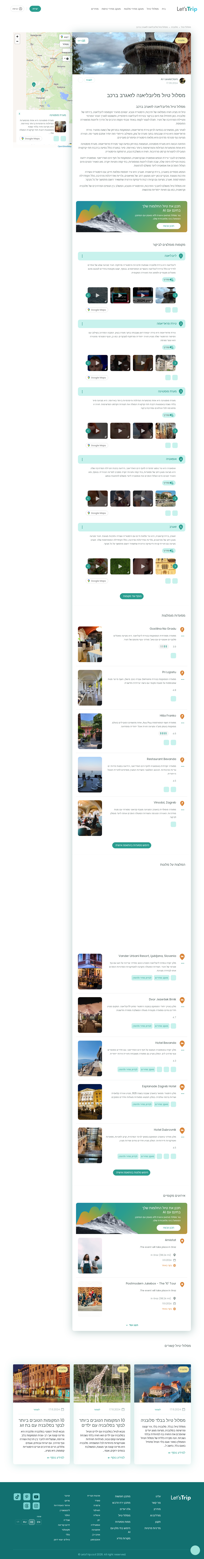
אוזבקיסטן (95, 1539)
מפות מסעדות (122, 1522)
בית (164, 9)
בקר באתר (167, 1265)
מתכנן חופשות (122, 1496)
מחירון (157, 1509)
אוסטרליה (95, 1525)
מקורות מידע (123, 1538)
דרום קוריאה (64, 1525)
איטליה (96, 1515)
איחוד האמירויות (62, 1505)
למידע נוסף (178, 1453)
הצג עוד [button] (133, 1325)
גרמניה (97, 1505)
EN (38, 1522)
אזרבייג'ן (96, 1534)
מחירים (94, 9)
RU (24, 1522)
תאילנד (96, 1510)
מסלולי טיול (153, 9)
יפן (98, 1520)
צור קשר (156, 1503)
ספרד (97, 1500)
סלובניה (174, 27)
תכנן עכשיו (168, 226)
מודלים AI (155, 1515)
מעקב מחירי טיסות (111, 9)
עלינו (158, 1496)
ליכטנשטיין (65, 1510)
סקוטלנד (66, 1529)
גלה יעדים (125, 1509)
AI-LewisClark (169, 79)
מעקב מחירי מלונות (134, 9)
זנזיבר (67, 1495)
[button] (34, 84)
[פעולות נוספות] (80, 80)
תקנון (158, 1522)
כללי (68, 1534)
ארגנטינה (96, 1529)
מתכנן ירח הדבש (121, 1503)
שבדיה (67, 1520)
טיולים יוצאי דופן (62, 1539)
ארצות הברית (93, 1495)
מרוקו (67, 1500)
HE (31, 1522)
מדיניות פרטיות (153, 1528)
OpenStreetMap (65, 146)
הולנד (67, 1515)
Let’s (187, 9)
